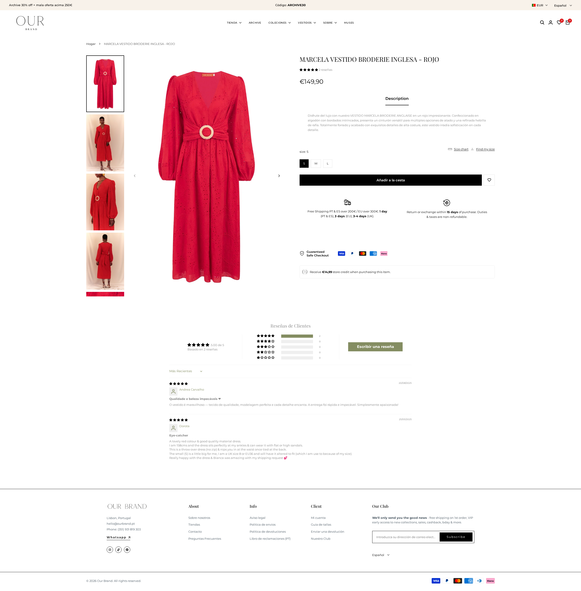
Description (397, 98)
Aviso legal (258, 518)
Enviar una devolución (327, 531)
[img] (178, 383)
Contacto (195, 531)
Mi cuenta (318, 518)
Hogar (91, 44)
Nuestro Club (320, 538)
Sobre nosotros (199, 518)
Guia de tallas (321, 524)
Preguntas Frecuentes (204, 538)
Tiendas (194, 524)
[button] (309, 69)
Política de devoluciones (268, 531)
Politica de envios (263, 524)
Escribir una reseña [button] (375, 347)
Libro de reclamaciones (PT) (270, 538)
